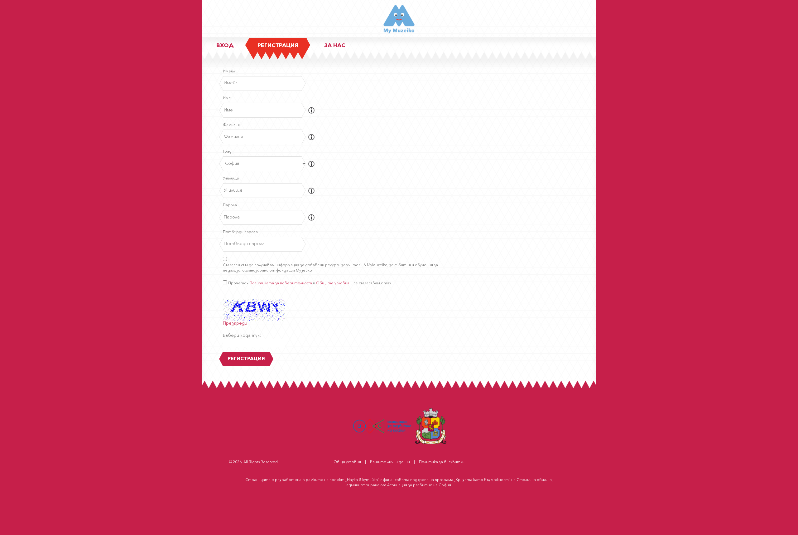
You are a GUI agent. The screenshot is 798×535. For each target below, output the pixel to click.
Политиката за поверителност (280, 283)
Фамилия (231, 125)
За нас (334, 45)
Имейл (229, 71)
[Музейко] (399, 20)
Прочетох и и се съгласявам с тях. (310, 283)
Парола (230, 205)
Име (227, 98)
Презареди (235, 323)
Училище (231, 178)
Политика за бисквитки (441, 462)
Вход (225, 45)
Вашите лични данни (390, 462)
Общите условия (332, 283)
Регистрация (277, 45)
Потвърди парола (240, 232)
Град (227, 152)
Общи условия (347, 462)
